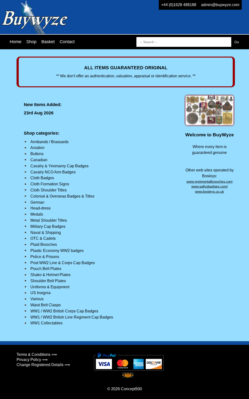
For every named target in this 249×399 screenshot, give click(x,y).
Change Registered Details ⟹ (43, 365)
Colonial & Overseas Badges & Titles (62, 196)
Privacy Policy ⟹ (32, 360)
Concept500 (131, 389)
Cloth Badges (42, 178)
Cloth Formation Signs (49, 184)
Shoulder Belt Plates (48, 281)
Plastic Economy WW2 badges (57, 251)
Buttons (37, 154)
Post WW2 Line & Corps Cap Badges (62, 263)
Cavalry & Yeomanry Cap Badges (59, 166)
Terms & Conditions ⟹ (37, 354)
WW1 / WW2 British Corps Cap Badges (64, 311)
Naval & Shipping (45, 232)
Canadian (38, 160)
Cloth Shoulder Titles (48, 190)
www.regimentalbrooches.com (210, 181)
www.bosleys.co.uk (209, 191)
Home (15, 41)
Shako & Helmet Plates (50, 275)
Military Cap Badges (47, 226)
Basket (48, 41)
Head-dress (40, 208)
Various (37, 299)
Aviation (37, 148)
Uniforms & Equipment (49, 287)
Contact (67, 41)
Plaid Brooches (43, 244)
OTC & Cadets (43, 238)
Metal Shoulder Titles (48, 220)
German (37, 202)
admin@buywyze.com (220, 5)
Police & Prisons (44, 257)
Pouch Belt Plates (45, 269)
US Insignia (40, 293)
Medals (36, 214)
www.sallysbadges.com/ (209, 186)
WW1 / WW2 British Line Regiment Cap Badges (71, 317)
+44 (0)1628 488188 (178, 5)
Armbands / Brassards (49, 142)
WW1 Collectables (46, 323)
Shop (31, 41)
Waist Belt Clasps (45, 305)
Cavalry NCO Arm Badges (53, 172)
